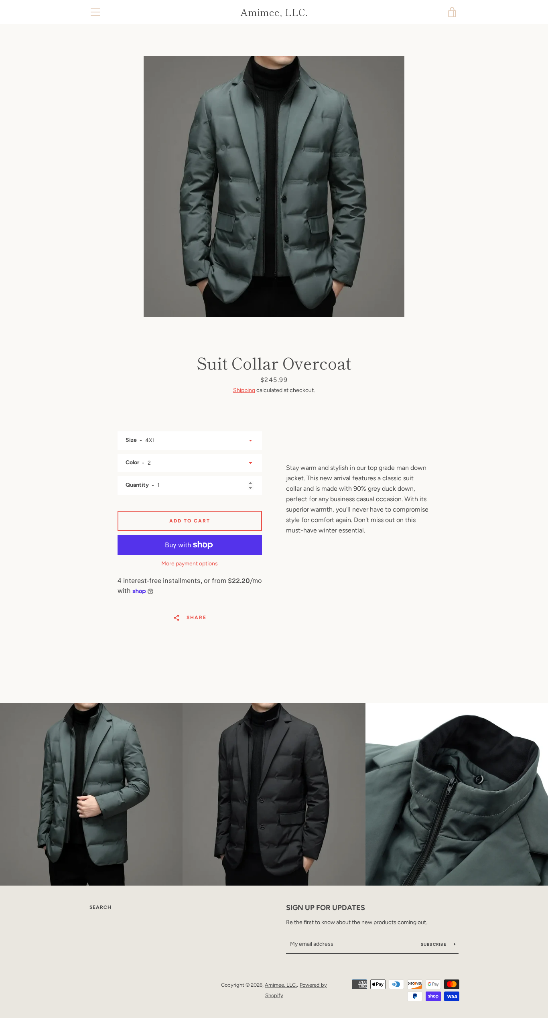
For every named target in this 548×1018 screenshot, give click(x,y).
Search (100, 907)
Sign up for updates (325, 907)
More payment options (189, 563)
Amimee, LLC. (274, 12)
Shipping (244, 390)
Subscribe (434, 944)
